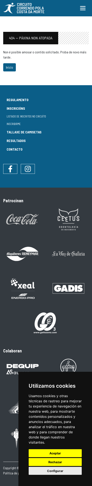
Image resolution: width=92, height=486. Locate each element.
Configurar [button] (55, 471)
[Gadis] (68, 288)
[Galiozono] (45, 323)
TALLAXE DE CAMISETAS (24, 132)
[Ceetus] (68, 219)
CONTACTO (14, 149)
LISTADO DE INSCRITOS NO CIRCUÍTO (26, 116)
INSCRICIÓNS (16, 108)
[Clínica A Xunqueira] (68, 369)
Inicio (9, 67)
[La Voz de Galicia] (68, 253)
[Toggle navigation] (83, 8)
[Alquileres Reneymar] (22, 253)
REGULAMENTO (17, 100)
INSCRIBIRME (14, 124)
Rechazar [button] (55, 462)
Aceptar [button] (55, 453)
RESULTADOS (16, 141)
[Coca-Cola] (22, 219)
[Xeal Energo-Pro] (22, 288)
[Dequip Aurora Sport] (22, 369)
